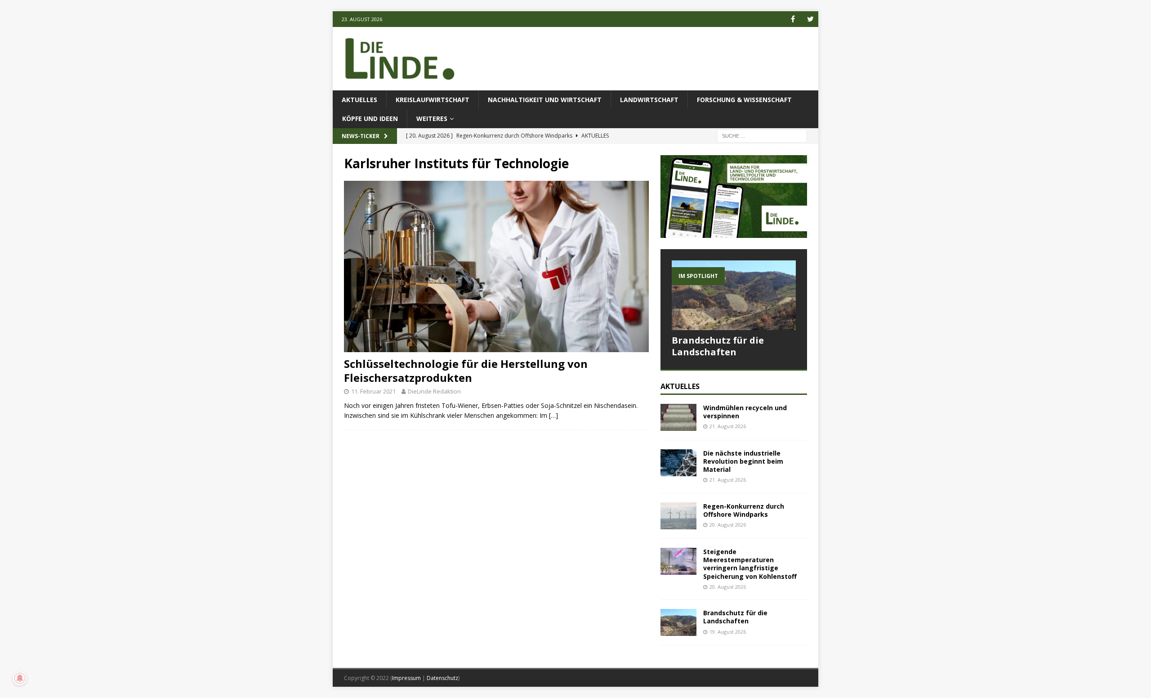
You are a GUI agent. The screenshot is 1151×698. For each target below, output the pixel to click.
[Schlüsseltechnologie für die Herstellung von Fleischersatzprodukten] (496, 266)
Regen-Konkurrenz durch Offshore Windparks (743, 510)
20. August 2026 (727, 524)
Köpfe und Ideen (370, 118)
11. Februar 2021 (373, 391)
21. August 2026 (727, 426)
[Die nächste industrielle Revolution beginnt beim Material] (678, 462)
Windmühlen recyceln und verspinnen (745, 411)
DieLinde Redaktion (434, 391)
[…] (553, 415)
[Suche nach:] (762, 135)
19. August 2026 (727, 631)
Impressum (406, 678)
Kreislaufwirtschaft (432, 99)
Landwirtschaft (649, 99)
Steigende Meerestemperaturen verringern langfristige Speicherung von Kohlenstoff (751, 564)
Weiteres (431, 118)
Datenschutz (442, 678)
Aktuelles (359, 99)
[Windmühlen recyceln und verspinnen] (678, 417)
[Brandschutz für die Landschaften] (734, 295)
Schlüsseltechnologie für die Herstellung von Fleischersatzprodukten (466, 370)
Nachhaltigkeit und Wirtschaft (545, 99)
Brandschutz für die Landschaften (718, 346)
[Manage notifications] (20, 678)
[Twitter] (810, 19)
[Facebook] (793, 19)
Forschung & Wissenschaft (744, 99)
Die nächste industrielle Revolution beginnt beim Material (743, 461)
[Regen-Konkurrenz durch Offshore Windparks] (678, 515)
